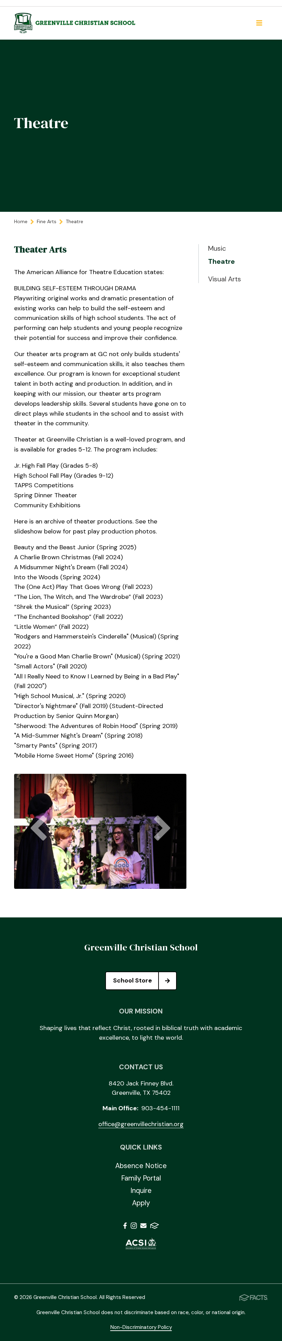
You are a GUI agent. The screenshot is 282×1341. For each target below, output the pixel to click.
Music (217, 248)
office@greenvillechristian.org (141, 1124)
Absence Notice (141, 1165)
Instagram (134, 1227)
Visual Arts (224, 279)
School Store (132, 980)
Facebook (125, 1227)
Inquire (141, 1190)
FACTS (154, 1227)
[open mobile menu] (259, 23)
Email (143, 1227)
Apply (141, 1202)
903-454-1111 (160, 1108)
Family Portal (141, 1178)
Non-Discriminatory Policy (141, 1327)
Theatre (221, 261)
